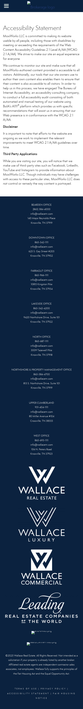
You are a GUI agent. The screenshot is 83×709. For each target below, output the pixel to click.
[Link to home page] (41, 6)
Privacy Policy (53, 689)
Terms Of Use (26, 689)
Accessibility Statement (28, 693)
